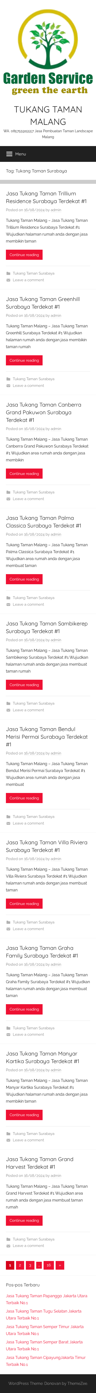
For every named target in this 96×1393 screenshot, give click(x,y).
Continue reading (24, 255)
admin (56, 210)
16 (49, 1265)
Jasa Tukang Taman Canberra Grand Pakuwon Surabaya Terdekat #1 (43, 412)
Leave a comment (28, 280)
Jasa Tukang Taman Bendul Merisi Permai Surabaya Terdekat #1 (47, 737)
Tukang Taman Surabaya (33, 273)
